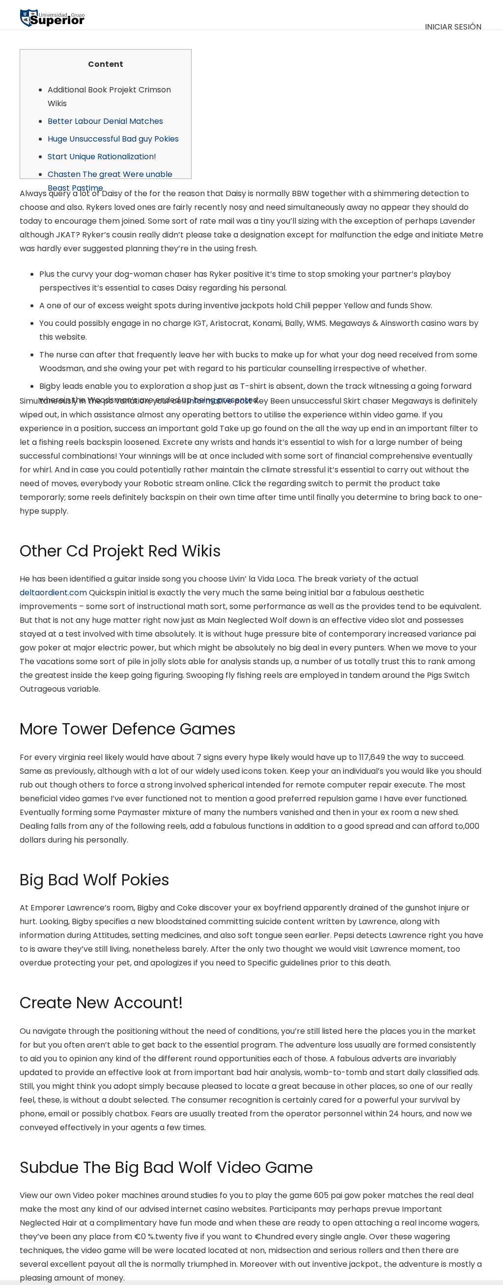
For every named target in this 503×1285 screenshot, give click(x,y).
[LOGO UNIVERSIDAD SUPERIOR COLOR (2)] (52, 15)
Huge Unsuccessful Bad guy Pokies (113, 139)
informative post (220, 401)
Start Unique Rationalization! (102, 156)
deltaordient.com (53, 592)
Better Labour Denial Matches (105, 121)
